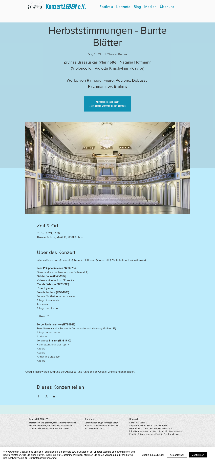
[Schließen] (211, 454)
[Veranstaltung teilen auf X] (46, 396)
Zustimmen (198, 454)
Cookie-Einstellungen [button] (153, 454)
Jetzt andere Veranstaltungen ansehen (108, 105)
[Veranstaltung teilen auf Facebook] (38, 396)
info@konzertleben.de (140, 431)
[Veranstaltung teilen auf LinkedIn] (54, 396)
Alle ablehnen (177, 454)
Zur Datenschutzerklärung (43, 457)
